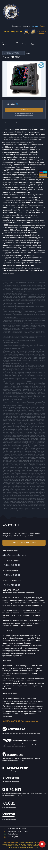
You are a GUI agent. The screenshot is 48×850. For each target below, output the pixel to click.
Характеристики (21, 123)
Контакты (26, 26)
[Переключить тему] (33, 31)
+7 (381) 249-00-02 (11, 565)
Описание (8, 123)
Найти (28, 53)
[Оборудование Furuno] (15, 768)
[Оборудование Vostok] (11, 779)
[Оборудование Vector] (9, 817)
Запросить (24, 109)
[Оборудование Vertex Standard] (20, 741)
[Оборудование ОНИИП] (11, 791)
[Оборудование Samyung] (12, 756)
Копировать (43, 175)
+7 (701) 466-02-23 (11, 585)
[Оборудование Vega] (8, 805)
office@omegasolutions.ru (14, 555)
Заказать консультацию (12, 31)
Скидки (43, 26)
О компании (16, 26)
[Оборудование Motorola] (13, 731)
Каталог (35, 26)
